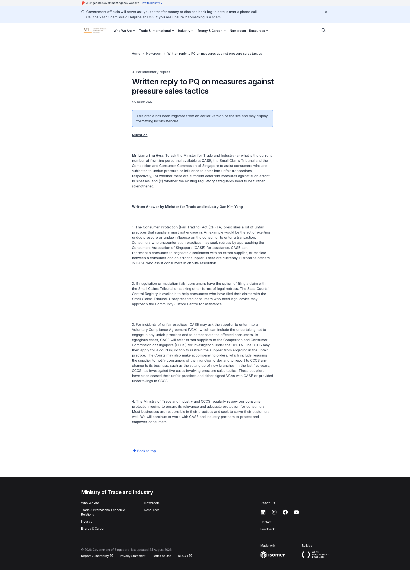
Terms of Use (161, 556)
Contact (266, 522)
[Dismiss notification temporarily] (326, 12)
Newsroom (238, 30)
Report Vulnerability (95, 556)
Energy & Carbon (93, 528)
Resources (152, 510)
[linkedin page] (263, 512)
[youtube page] (296, 512)
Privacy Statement (132, 556)
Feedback (268, 529)
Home (136, 53)
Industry (86, 521)
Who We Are (90, 503)
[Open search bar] (324, 30)
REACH (183, 556)
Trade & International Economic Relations (103, 512)
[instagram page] (274, 512)
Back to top (146, 451)
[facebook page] (285, 512)
